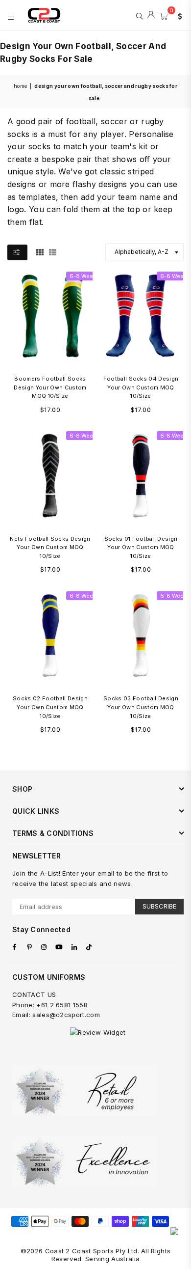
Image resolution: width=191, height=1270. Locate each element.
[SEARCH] (139, 15)
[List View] (53, 252)
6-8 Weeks (84, 276)
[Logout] (151, 15)
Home (20, 86)
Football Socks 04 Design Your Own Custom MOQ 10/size (141, 387)
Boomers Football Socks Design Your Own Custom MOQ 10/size (50, 387)
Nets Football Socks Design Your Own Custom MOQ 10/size (50, 547)
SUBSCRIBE (159, 906)
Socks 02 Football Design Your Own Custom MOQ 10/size (50, 707)
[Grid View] (40, 252)
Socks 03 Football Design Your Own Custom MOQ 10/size (140, 707)
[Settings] (178, 15)
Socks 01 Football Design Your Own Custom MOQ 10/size (141, 547)
